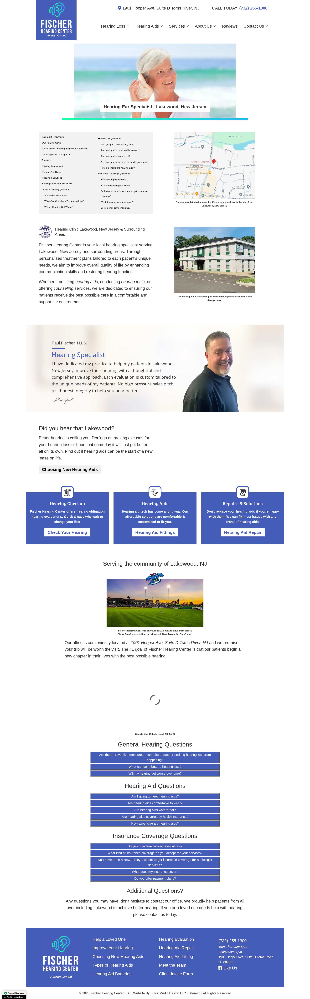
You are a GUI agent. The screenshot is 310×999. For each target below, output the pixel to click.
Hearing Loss (113, 26)
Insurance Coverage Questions (114, 173)
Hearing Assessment (52, 166)
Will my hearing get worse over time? (155, 773)
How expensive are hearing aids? (118, 167)
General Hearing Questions (56, 189)
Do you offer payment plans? (115, 208)
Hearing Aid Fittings (155, 532)
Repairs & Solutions (52, 178)
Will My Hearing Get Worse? (58, 207)
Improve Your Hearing (113, 947)
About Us (203, 26)
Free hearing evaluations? (114, 179)
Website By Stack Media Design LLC (159, 993)
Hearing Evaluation (176, 939)
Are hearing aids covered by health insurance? (124, 162)
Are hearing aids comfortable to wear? (120, 150)
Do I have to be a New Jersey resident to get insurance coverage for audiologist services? (155, 862)
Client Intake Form (176, 973)
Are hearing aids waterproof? (115, 156)
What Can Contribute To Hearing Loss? (64, 201)
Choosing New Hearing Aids (56, 154)
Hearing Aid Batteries (112, 973)
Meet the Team (172, 965)
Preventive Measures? (55, 195)
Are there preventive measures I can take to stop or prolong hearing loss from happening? (155, 757)
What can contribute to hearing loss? (155, 766)
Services (177, 26)
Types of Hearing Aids (113, 965)
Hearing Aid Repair (242, 532)
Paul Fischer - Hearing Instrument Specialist (64, 148)
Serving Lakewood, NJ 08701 (57, 183)
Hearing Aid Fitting (176, 956)
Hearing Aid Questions (109, 138)
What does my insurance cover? (117, 202)
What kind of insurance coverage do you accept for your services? (155, 853)
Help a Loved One (109, 939)
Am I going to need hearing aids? (117, 144)
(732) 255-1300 (253, 8)
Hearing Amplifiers (51, 172)
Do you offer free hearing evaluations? (155, 846)
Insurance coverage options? (115, 185)
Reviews (230, 26)
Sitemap (194, 993)
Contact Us (253, 26)
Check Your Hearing (67, 532)
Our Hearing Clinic (51, 142)
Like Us (229, 968)
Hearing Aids (147, 26)
